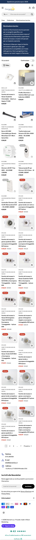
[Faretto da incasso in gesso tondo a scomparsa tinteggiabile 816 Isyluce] (27, 340)
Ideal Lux (4, 88)
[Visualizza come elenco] (32, 65)
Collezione (10, 20)
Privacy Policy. (5, 493)
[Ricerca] (32, 14)
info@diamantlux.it (11, 462)
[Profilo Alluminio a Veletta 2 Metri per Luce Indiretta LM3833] (27, 78)
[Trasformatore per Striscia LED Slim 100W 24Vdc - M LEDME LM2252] (27, 115)
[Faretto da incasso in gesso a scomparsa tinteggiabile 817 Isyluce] (27, 377)
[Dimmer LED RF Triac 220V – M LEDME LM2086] (9, 151)
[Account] (30, 8)
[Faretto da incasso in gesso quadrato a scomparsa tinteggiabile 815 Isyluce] (9, 414)
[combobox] (18, 14)
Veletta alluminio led (25, 90)
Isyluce (21, 196)
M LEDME (21, 88)
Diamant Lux (10, 520)
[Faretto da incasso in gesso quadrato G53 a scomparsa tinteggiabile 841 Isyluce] (9, 223)
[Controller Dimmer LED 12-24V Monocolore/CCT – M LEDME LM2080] (9, 186)
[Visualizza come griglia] (27, 65)
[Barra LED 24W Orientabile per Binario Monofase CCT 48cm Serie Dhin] (9, 115)
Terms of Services (26, 491)
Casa (3, 20)
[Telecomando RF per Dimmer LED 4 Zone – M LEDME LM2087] (27, 151)
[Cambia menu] (2, 8)
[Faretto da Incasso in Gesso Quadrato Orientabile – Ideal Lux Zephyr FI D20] (9, 78)
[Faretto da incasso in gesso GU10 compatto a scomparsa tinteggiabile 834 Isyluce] (27, 223)
